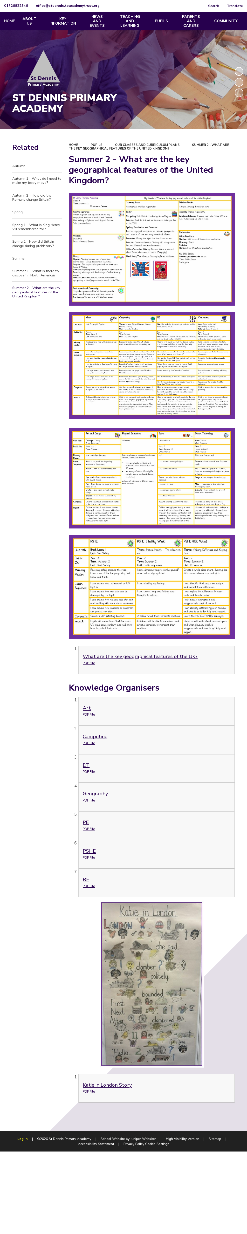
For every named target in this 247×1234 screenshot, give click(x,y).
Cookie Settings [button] (157, 1144)
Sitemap (215, 1139)
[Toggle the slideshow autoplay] (239, 71)
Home (73, 145)
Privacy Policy (134, 1144)
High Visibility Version (182, 1139)
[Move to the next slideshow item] (239, 93)
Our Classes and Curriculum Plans (147, 145)
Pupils (97, 145)
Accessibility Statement (96, 1144)
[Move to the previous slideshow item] (239, 82)
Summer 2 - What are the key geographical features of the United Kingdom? (149, 147)
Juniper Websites (143, 1139)
